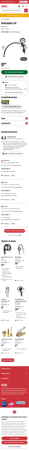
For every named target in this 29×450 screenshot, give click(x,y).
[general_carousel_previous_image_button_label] (3, 47)
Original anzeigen (16, 165)
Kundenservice (6, 368)
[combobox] (14, 10)
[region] (14, 429)
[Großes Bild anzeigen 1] (14, 47)
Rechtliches (5, 378)
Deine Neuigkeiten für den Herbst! (15, 15)
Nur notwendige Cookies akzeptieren (14, 442)
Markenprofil (5, 123)
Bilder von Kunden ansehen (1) (13, 153)
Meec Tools (4, 26)
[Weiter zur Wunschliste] (19, 6)
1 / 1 (22, 59)
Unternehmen (5, 373)
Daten (3, 118)
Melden (13, 175)
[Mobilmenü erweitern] (27, 6)
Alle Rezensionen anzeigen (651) (14, 230)
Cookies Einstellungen (14, 446)
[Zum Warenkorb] (23, 6)
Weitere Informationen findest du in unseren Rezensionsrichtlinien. (13, 148)
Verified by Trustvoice (13, 235)
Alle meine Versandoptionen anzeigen (14, 92)
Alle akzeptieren (14, 438)
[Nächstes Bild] (26, 47)
